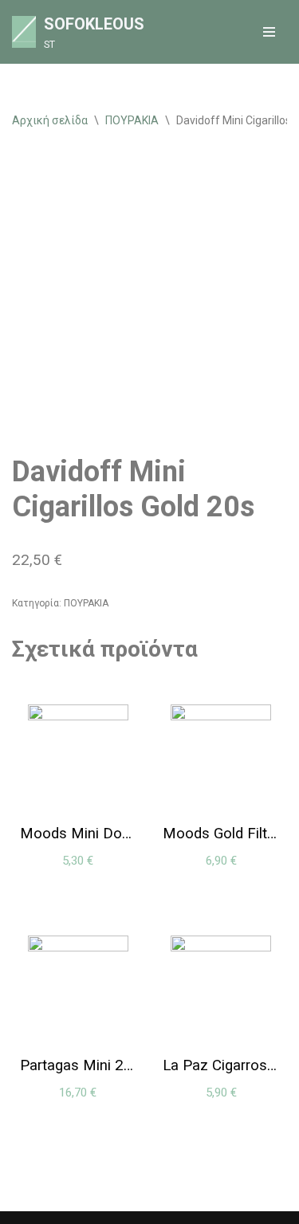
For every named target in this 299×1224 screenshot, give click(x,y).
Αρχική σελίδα (50, 120)
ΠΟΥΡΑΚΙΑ (132, 120)
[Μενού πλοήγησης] (269, 32)
